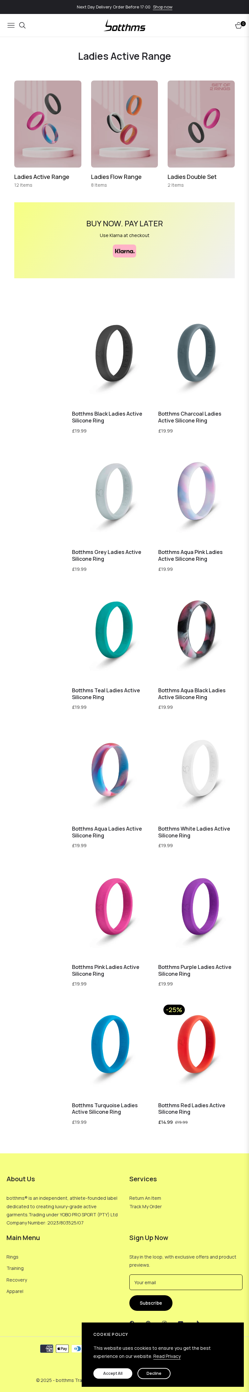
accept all (113, 1373)
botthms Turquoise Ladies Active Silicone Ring (105, 1109)
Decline (154, 1373)
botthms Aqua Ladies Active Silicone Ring (107, 832)
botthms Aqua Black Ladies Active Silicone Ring (192, 694)
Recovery (16, 1280)
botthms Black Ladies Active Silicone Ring (107, 417)
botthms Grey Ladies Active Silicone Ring (106, 555)
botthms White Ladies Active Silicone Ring (194, 832)
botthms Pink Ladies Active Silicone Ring (105, 970)
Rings (12, 1257)
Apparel (14, 1291)
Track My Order (145, 1206)
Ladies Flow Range (116, 177)
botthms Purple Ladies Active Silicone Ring (194, 970)
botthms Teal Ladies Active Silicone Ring (106, 694)
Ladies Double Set (192, 177)
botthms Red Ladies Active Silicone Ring (191, 1109)
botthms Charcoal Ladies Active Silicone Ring (189, 417)
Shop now (162, 7)
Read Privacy (167, 1356)
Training (15, 1268)
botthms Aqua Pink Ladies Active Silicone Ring (190, 555)
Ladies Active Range (41, 177)
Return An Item (145, 1198)
